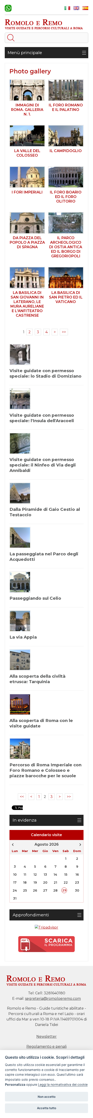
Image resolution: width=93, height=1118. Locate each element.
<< (22, 797)
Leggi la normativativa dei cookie (63, 1084)
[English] (76, 8)
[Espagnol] (85, 8)
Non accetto (47, 1096)
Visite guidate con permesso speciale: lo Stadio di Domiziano (45, 373)
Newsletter (46, 1036)
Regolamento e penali (46, 1046)
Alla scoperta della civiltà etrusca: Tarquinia (37, 679)
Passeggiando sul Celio (35, 598)
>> (64, 332)
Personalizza (15, 1084)
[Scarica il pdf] (46, 944)
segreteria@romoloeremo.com (53, 998)
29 (64, 890)
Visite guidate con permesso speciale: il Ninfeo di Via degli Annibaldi (42, 465)
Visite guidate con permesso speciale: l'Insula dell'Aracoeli (41, 418)
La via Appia (23, 637)
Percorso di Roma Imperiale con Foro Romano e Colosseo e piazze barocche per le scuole (45, 770)
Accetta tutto (46, 1108)
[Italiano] (67, 8)
